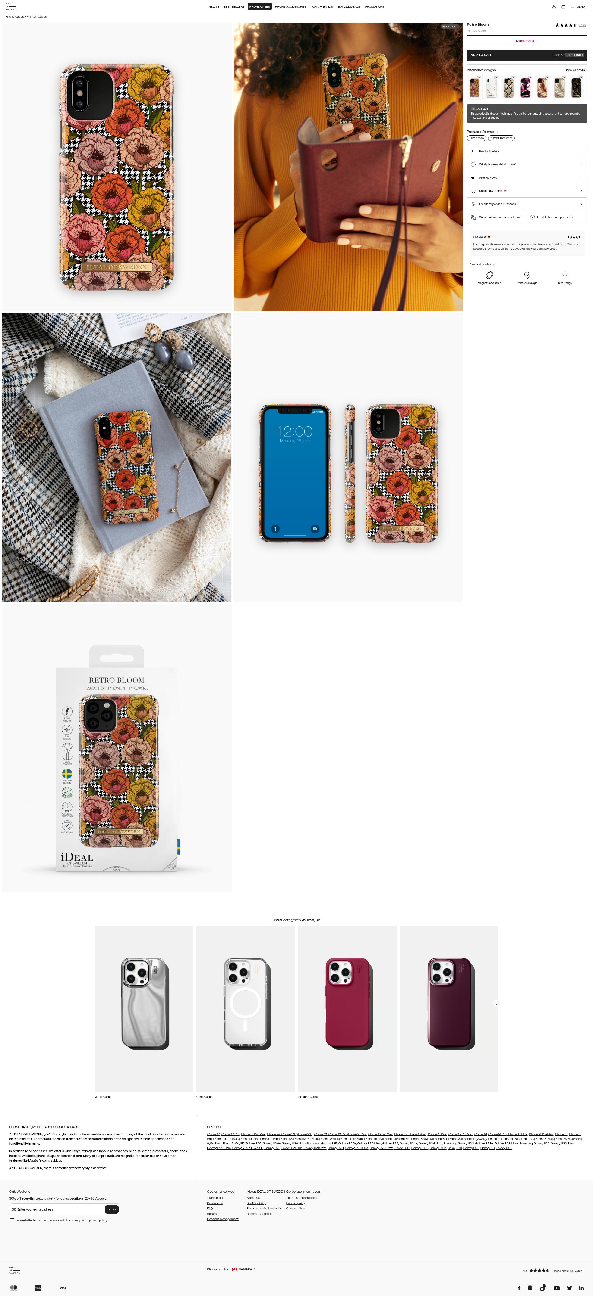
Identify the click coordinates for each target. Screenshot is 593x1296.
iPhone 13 (561, 1134)
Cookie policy (295, 1208)
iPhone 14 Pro (497, 1134)
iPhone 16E (304, 1134)
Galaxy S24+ (408, 1143)
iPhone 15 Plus (437, 1134)
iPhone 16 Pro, (337, 1134)
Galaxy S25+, (347, 1143)
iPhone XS (402, 1139)
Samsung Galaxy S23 (459, 1143)
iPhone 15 (400, 1134)
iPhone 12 (285, 1139)
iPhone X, (454, 1139)
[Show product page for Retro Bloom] (474, 87)
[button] (553, 1270)
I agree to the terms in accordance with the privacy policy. (61, 1220)
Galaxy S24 (390, 1143)
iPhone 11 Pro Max (351, 1139)
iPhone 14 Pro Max (541, 1134)
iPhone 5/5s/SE (233, 1143)
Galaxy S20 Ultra (382, 1148)
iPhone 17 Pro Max (253, 1134)
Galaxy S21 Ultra (314, 1148)
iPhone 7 (527, 1139)
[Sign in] (554, 6)
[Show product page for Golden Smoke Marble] (576, 87)
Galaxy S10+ (419, 1148)
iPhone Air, (274, 1134)
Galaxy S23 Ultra (506, 1143)
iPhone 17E (288, 1134)
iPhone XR (439, 1139)
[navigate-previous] (496, 1003)
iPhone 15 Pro (416, 1134)
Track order (215, 1198)
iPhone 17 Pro (230, 1134)
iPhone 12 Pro (269, 1139)
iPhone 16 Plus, (357, 1134)
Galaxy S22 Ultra (219, 1148)
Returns (212, 1213)
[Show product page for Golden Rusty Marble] (542, 87)
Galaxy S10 (402, 1148)
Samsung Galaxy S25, (322, 1143)
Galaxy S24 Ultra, (430, 1143)
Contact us (215, 1203)
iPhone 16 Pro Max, (380, 1134)
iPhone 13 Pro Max (225, 1139)
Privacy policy (295, 1203)
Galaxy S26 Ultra (294, 1143)
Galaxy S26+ (272, 1143)
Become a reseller (259, 1213)
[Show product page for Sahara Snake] (508, 87)
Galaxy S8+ (504, 1148)
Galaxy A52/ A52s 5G (247, 1148)
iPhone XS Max (421, 1139)
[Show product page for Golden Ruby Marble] (525, 87)
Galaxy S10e (438, 1148)
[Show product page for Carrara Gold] (491, 87)
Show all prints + (576, 70)
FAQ (210, 1208)
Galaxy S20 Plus (356, 1148)
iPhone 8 (493, 1139)
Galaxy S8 (487, 1148)
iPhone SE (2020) (473, 1139)
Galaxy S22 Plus (562, 1143)
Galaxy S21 (271, 1148)
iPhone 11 (388, 1139)
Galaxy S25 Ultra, (369, 1143)
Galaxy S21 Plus (292, 1148)
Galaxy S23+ (484, 1143)
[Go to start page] (11, 6)
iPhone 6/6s (562, 1139)
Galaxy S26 (254, 1143)
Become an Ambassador (264, 1208)
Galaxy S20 (336, 1148)
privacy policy (98, 1220)
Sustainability (256, 1203)
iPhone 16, (321, 1134)
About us (253, 1198)
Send (112, 1209)
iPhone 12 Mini (328, 1139)
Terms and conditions (301, 1198)
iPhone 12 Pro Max (305, 1139)
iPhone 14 (480, 1134)
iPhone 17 (213, 1134)
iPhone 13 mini (248, 1139)
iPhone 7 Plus (543, 1139)
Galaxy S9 (455, 1148)
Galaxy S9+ (471, 1148)
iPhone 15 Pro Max (460, 1134)
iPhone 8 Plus (510, 1139)
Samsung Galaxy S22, (535, 1143)
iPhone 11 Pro (372, 1139)
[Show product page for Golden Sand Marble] (559, 87)
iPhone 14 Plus (517, 1134)
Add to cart (527, 55)
